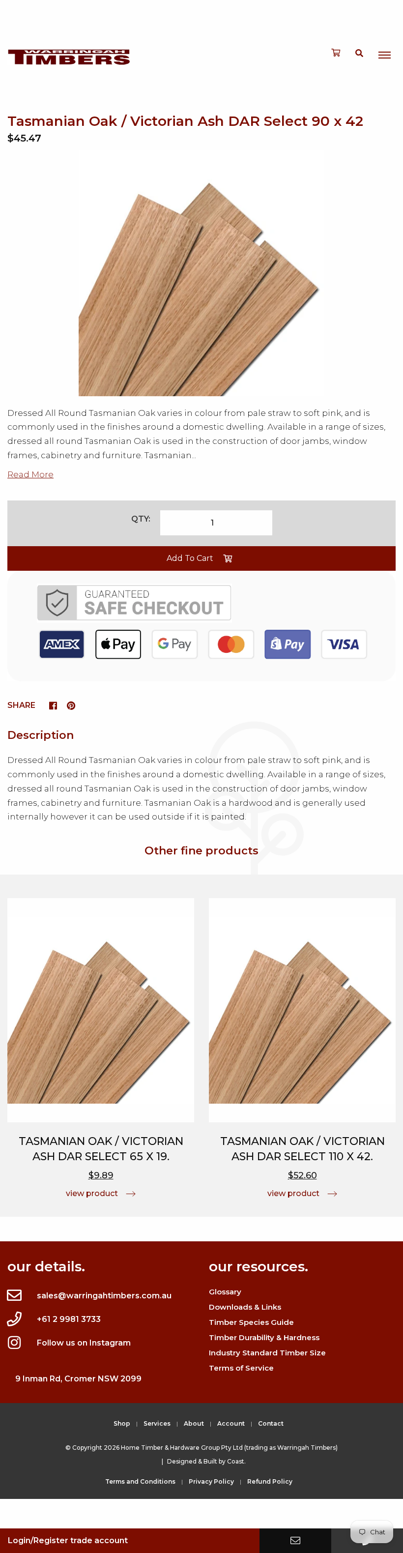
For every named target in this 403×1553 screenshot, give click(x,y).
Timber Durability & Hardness (264, 1337)
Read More (30, 474)
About (194, 1423)
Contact (271, 1423)
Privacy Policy (211, 1481)
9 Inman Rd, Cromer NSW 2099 (78, 1378)
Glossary (225, 1291)
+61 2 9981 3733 (69, 1319)
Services (157, 1423)
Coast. (236, 1461)
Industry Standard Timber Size (267, 1352)
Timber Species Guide (251, 1322)
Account (231, 1423)
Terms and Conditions (140, 1481)
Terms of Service (241, 1368)
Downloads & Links (245, 1307)
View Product (92, 1193)
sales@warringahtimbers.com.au (104, 1295)
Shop (122, 1423)
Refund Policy (269, 1481)
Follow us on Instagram (84, 1343)
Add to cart (190, 558)
